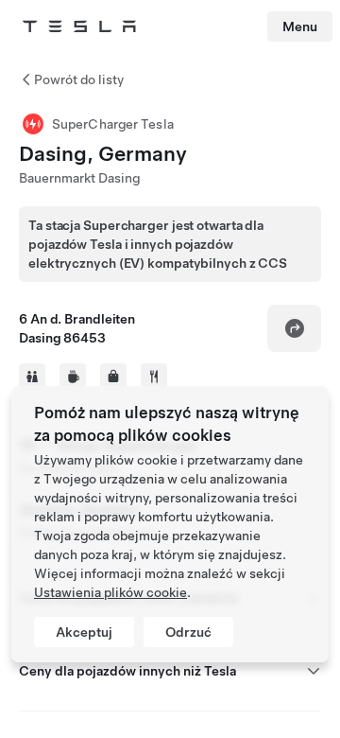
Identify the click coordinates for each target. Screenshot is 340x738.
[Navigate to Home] (79, 26)
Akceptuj (84, 632)
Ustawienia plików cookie (110, 592)
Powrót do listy (79, 79)
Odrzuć (188, 632)
